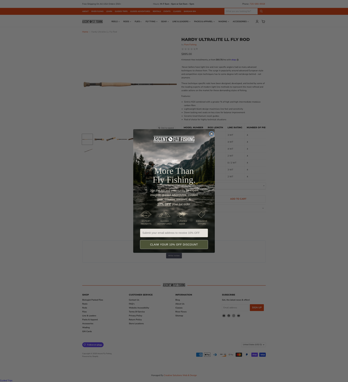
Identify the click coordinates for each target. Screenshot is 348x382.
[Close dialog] (211, 134)
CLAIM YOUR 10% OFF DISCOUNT (174, 244)
